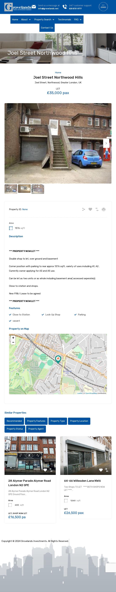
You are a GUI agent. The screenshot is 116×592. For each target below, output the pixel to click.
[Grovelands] (18, 7)
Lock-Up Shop (52, 314)
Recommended (14, 421)
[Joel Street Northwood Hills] (58, 359)
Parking (82, 314)
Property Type (58, 421)
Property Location (79, 421)
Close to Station (21, 314)
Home (15, 19)
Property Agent (36, 429)
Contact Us (47, 27)
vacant (16, 320)
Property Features (36, 421)
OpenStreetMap (91, 393)
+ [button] (13, 338)
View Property (30, 467)
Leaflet (79, 393)
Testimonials (64, 19)
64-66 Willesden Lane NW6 (82, 480)
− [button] (13, 342)
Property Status (15, 429)
